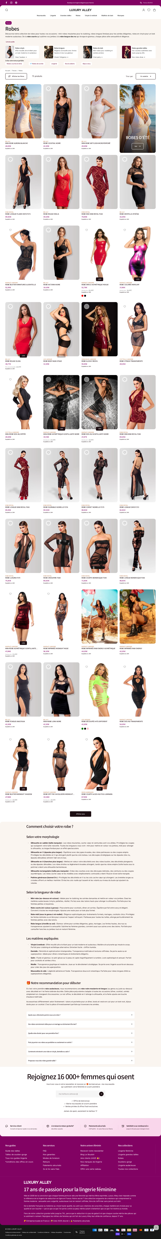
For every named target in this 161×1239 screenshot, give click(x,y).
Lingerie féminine (125, 1151)
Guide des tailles (12, 1151)
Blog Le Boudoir (87, 1154)
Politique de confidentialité (29, 1232)
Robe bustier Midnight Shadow (18, 794)
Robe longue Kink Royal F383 (17, 507)
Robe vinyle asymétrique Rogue (95, 284)
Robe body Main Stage (52, 361)
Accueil (7, 70)
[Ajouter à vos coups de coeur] (10, 88)
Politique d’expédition (56, 1232)
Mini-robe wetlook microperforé (96, 143)
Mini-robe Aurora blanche (16, 143)
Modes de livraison (51, 1158)
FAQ (44, 1151)
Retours (46, 1162)
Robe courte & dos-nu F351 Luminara (97, 794)
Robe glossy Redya (90, 361)
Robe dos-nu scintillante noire (95, 434)
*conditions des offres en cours (19, 1162)
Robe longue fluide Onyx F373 (18, 214)
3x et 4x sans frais (51, 1169)
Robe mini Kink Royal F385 (130, 434)
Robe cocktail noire (52, 143)
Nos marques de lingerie (91, 1162)
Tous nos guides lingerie (16, 1158)
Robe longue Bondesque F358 (132, 578)
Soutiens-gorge (125, 1162)
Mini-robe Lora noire (52, 721)
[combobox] (148, 2)
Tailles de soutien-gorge (16, 1154)
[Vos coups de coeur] (148, 10)
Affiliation (84, 1165)
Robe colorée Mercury (129, 284)
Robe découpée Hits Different (94, 721)
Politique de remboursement (13, 1232)
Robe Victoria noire (51, 284)
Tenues (8, 23)
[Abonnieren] (101, 1094)
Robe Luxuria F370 (12, 578)
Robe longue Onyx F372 (129, 507)
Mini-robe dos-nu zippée (15, 434)
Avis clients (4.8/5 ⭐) (90, 1158)
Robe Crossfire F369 (51, 578)
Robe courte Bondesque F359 (94, 578)
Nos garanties (49, 1154)
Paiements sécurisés (52, 1165)
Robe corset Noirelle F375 (93, 507)
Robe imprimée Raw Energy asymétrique (98, 648)
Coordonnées (67, 1232)
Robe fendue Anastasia (15, 721)
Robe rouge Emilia (51, 214)
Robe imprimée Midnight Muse (55, 648)
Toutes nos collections (128, 1169)
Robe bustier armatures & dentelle (20, 284)
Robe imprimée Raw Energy (131, 648)
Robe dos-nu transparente (131, 721)
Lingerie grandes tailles (128, 1154)
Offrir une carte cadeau (90, 1169)
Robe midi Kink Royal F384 (92, 214)
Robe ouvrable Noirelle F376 (55, 507)
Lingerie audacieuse (127, 1165)
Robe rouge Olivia (13, 361)
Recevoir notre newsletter (91, 1151)
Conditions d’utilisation (44, 1232)
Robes (121, 1158)
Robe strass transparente (131, 361)
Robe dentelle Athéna (129, 214)
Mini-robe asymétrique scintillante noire (61, 434)
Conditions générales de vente (13, 1235)
